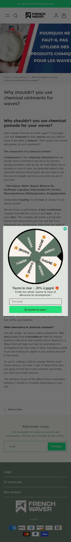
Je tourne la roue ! (35, 309)
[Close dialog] (65, 228)
